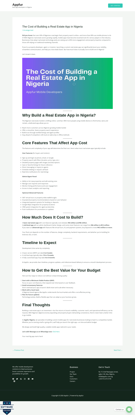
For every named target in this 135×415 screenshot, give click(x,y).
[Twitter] (17, 379)
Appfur (17, 4)
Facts (71, 376)
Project (72, 372)
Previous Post (18, 350)
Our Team (73, 374)
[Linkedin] (28, 379)
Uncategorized (28, 30)
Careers (72, 381)
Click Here (56, 332)
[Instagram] (25, 379)
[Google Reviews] (21, 379)
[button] (115, 5)
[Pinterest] (14, 381)
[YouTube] (32, 379)
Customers (73, 379)
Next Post (118, 350)
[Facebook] (13, 379)
